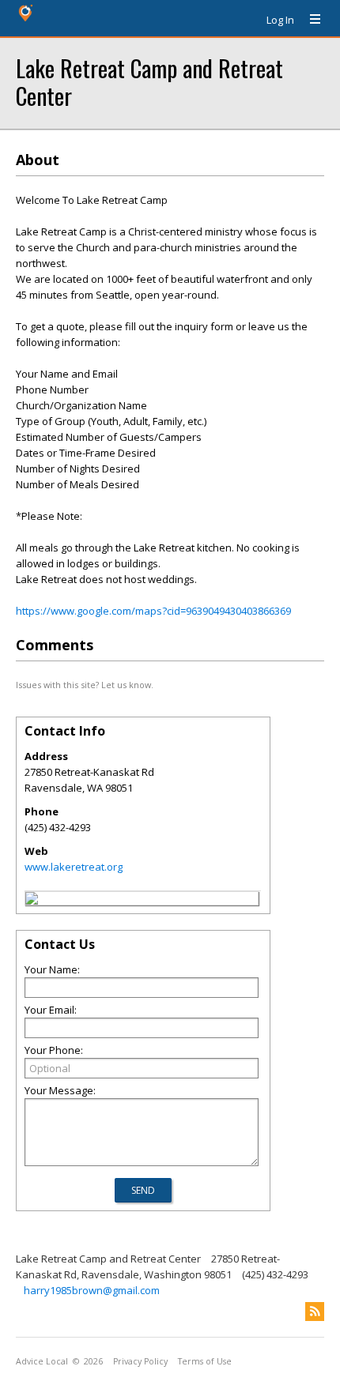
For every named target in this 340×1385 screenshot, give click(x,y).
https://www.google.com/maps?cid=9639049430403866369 (153, 611)
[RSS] (314, 1311)
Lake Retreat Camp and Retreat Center (149, 81)
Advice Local (42, 1361)
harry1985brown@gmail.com (92, 1290)
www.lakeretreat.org (74, 867)
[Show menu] (309, 20)
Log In (280, 20)
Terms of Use (205, 1361)
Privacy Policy (140, 1361)
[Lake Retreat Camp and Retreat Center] (31, 901)
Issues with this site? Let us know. (84, 685)
